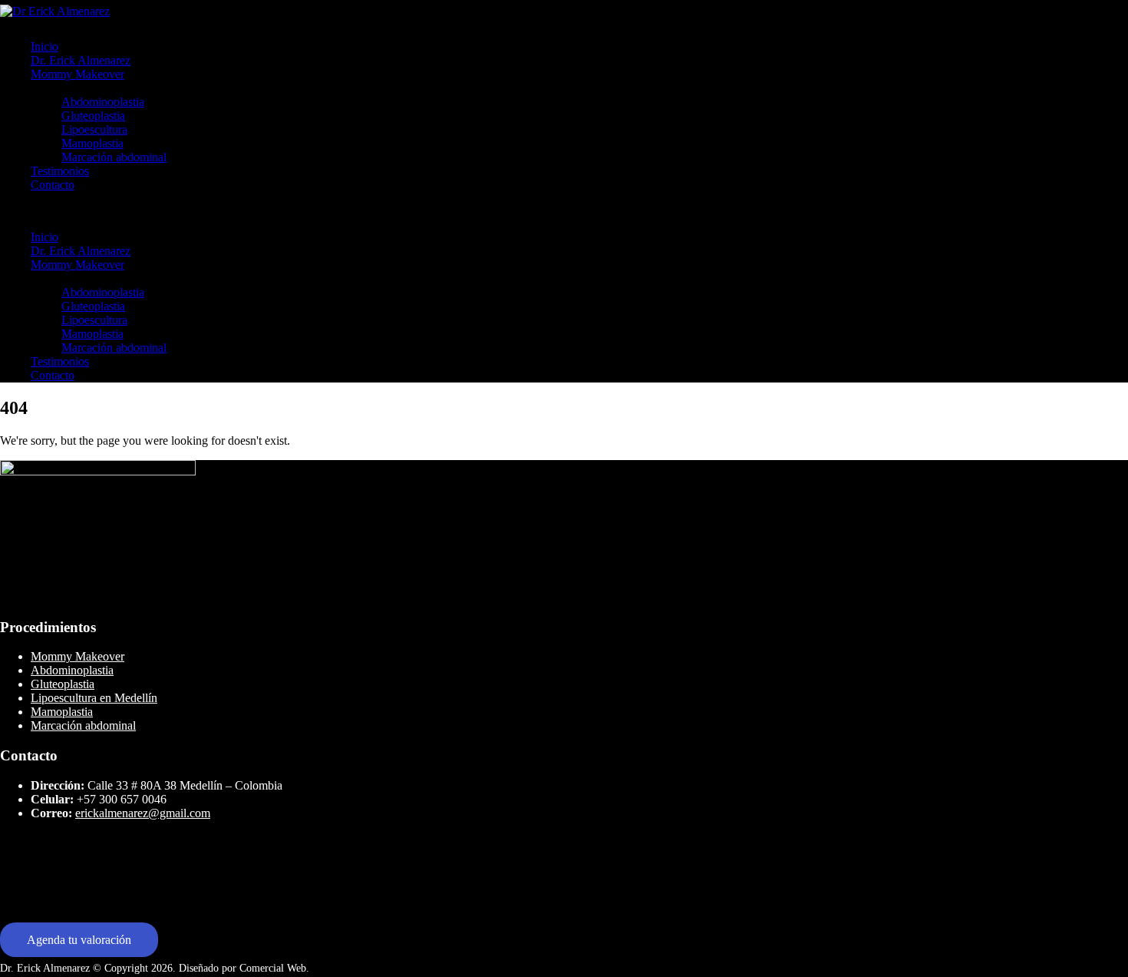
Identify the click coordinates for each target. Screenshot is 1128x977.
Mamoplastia (92, 143)
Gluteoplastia (93, 115)
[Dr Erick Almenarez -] (55, 11)
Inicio (44, 46)
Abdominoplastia (102, 101)
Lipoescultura (94, 129)
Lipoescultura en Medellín (94, 697)
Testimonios (60, 170)
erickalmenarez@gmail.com (142, 813)
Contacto (52, 184)
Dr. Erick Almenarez (80, 60)
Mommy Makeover (77, 74)
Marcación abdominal (114, 157)
